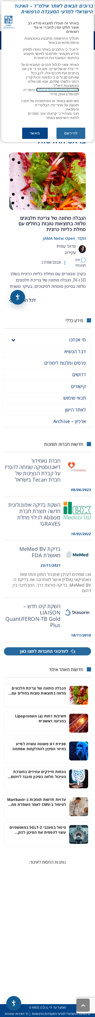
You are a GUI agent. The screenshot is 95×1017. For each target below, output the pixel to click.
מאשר (35, 133)
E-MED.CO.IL (38, 1007)
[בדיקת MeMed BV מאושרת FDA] (77, 555)
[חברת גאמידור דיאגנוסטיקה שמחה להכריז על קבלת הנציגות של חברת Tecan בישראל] (77, 467)
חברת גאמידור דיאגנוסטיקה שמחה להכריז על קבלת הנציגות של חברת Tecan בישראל (32, 470)
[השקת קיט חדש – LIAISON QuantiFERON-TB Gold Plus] (77, 612)
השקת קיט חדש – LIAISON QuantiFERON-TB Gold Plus (33, 616)
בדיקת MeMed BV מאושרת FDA (40, 552)
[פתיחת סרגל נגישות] (13, 1003)
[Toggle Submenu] (13, 339)
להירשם (71, 133)
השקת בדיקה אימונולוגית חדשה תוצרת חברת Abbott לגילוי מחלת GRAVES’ (34, 514)
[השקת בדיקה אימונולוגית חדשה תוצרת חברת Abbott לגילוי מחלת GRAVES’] (77, 511)
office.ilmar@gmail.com (57, 90)
